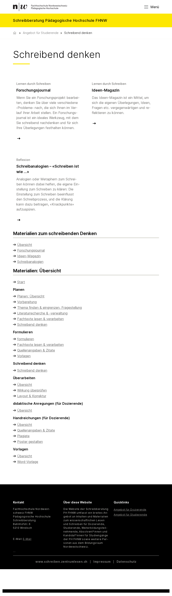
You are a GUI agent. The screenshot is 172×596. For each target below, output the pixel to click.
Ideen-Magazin (29, 256)
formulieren (25, 339)
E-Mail (27, 538)
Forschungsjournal (31, 250)
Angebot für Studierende (41, 33)
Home (15, 33)
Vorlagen (24, 356)
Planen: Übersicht (30, 296)
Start (21, 282)
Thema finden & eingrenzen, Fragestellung (49, 307)
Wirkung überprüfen (32, 390)
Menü (154, 7)
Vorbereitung (27, 302)
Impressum (102, 561)
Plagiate (23, 436)
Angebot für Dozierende (130, 509)
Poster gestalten (30, 442)
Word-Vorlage (27, 462)
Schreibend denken (32, 324)
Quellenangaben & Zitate (36, 350)
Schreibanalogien (30, 262)
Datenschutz (127, 561)
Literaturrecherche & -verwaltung (42, 313)
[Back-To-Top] (163, 582)
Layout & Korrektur (31, 396)
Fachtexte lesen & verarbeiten (40, 319)
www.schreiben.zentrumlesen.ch (61, 561)
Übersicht (24, 245)
